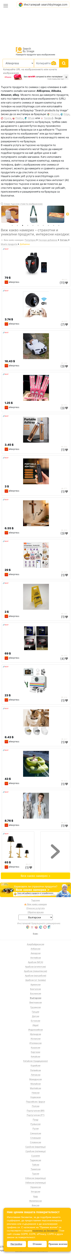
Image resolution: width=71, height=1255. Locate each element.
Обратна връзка (36, 912)
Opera (7, 118)
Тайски (35, 1164)
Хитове (64, 240)
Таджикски (35, 1160)
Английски (35, 957)
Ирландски (35, 1034)
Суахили (35, 1155)
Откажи (37, 1244)
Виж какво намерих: (14, 240)
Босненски (35, 993)
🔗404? (6, 249)
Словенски (35, 1142)
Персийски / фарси (35, 1101)
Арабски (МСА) (35, 962)
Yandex (48, 118)
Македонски (35, 1079)
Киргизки (35, 1052)
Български (35, 998)
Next (67, 214)
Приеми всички (58, 1244)
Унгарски (35, 1191)
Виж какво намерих (37, 904)
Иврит (36, 1025)
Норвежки (35, 1097)
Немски (35, 1092)
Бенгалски (35, 989)
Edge (66, 114)
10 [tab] (58, 225)
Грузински (35, 1007)
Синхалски (35, 1133)
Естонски (35, 1020)
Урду (35, 1196)
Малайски (36, 1083)
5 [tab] (33, 225)
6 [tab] (38, 225)
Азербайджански (35, 944)
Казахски (35, 1047)
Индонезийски (35, 1029)
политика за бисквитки (45, 1230)
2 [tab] (17, 225)
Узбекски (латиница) (35, 1182)
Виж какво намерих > (35, 875)
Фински (35, 1205)
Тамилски (35, 1169)
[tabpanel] (35, 214)
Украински (35, 1187)
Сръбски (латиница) (36, 1151)
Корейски (35, 1065)
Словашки (35, 1138)
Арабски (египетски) (35, 966)
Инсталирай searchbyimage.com (45, 4)
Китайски (35, 1056)
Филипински (35, 1201)
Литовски (35, 1074)
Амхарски (35, 953)
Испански (35, 1038)
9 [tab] (53, 225)
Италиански (35, 1043)
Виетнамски (35, 1002)
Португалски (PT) (35, 1115)
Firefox (19, 118)
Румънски (35, 1124)
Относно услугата (35, 908)
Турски (35, 1173)
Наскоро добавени (48, 240)
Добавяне (25, 244)
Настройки (16, 1244)
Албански (35, 948)
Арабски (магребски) (35, 975)
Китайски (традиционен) (35, 1061)
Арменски (35, 984)
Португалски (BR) (35, 1110)
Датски (35, 1016)
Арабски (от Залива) (35, 980)
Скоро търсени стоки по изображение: (23, 204)
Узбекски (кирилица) (35, 1178)
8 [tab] (48, 225)
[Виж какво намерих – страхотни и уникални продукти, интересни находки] (35, 889)
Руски (36, 1128)
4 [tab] (27, 225)
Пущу (35, 1119)
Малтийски (35, 1088)
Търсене (35, 900)
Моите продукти (9, 244)
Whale (31, 118)
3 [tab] (22, 225)
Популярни (30, 240)
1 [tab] (12, 225)
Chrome (54, 114)
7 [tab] (43, 225)
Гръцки (35, 1011)
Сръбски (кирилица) (35, 1146)
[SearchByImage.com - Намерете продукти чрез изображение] (25, 50)
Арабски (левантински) (35, 971)
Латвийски (35, 1070)
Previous (3, 214)
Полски (35, 1106)
